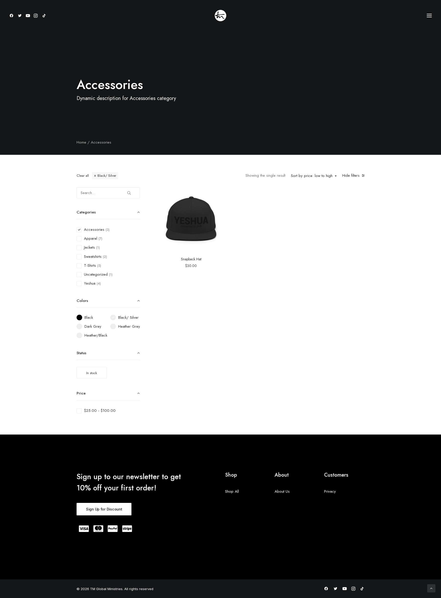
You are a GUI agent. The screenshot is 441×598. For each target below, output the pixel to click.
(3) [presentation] (107, 229)
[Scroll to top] (431, 588)
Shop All (232, 491)
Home (81, 142)
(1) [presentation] (98, 247)
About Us (282, 491)
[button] (12, 15)
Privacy (330, 491)
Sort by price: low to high (312, 176)
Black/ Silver (106, 175)
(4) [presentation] (99, 283)
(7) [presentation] (100, 238)
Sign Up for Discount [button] (104, 509)
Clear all (83, 175)
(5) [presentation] (99, 265)
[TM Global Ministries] (220, 15)
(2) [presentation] (105, 256)
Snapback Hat (191, 259)
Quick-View (217, 192)
